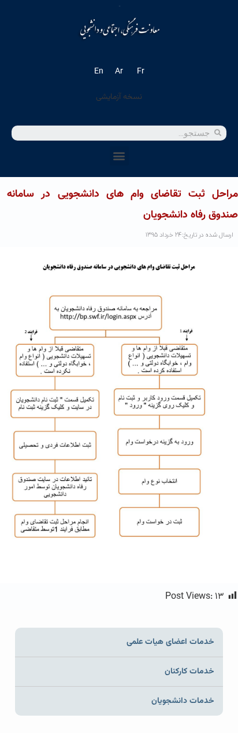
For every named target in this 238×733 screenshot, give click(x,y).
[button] (119, 155)
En (98, 71)
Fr (140, 71)
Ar (119, 71)
